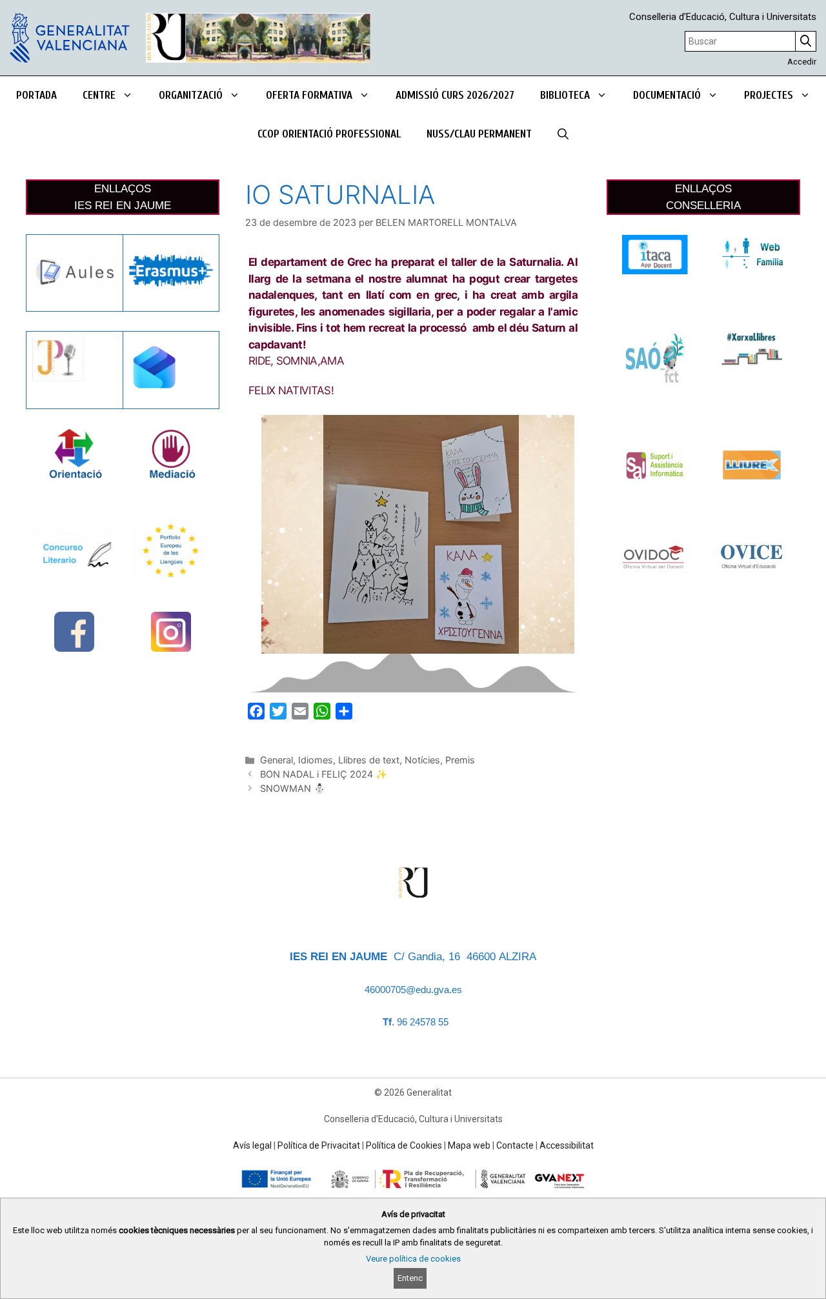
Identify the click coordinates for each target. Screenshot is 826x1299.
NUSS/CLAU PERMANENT (479, 134)
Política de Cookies (404, 1145)
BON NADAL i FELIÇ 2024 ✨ (323, 774)
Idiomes (315, 759)
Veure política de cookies (413, 1259)
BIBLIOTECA (565, 95)
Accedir (801, 61)
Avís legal (252, 1145)
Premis (460, 759)
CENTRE (99, 95)
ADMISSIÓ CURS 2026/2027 (455, 95)
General (276, 759)
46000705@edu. (399, 990)
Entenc (410, 1278)
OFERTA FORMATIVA (309, 95)
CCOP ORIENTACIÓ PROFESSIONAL (329, 134)
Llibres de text (368, 759)
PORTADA (36, 95)
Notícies (422, 759)
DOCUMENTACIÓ (667, 95)
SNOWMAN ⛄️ (292, 788)
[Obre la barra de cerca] (563, 134)
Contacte (515, 1145)
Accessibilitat (566, 1145)
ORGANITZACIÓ (191, 95)
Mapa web (469, 1145)
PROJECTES (768, 95)
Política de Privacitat (318, 1145)
